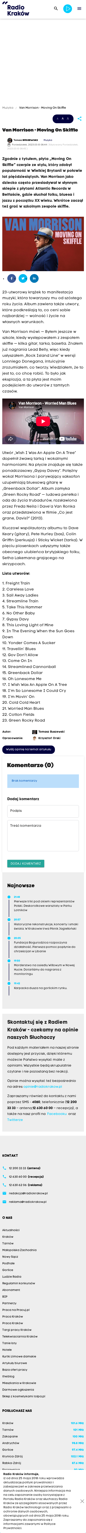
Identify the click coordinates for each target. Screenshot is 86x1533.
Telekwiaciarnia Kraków (20, 1336)
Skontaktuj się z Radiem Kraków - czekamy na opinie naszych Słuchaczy (42, 1030)
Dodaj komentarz (26, 863)
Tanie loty (9, 1343)
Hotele (7, 1350)
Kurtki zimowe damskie (19, 1356)
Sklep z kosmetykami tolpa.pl (23, 1396)
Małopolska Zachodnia (19, 1250)
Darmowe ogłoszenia (18, 1390)
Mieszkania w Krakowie (19, 1383)
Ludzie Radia (11, 1276)
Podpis (16, 811)
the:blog (8, 1376)
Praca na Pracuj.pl (15, 1310)
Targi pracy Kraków (17, 1330)
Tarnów (8, 1243)
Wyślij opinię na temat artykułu (28, 749)
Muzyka (8, 108)
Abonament (11, 1290)
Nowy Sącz (10, 1257)
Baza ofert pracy (14, 1370)
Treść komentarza (25, 826)
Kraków (7, 1237)
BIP (4, 1296)
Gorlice (7, 1270)
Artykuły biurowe (14, 1363)
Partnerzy (9, 1303)
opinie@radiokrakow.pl (42, 1087)
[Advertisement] (43, 63)
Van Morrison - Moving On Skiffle (42, 108)
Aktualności (11, 1230)
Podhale (8, 1263)
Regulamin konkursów (18, 1283)
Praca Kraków (12, 1316)
